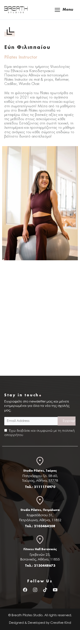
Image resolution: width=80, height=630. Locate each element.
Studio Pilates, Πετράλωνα (40, 510)
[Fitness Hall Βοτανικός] (40, 541)
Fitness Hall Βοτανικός (40, 549)
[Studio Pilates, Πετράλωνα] (40, 501)
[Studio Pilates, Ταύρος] (40, 462)
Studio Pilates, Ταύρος (40, 470)
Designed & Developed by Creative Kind (40, 622)
